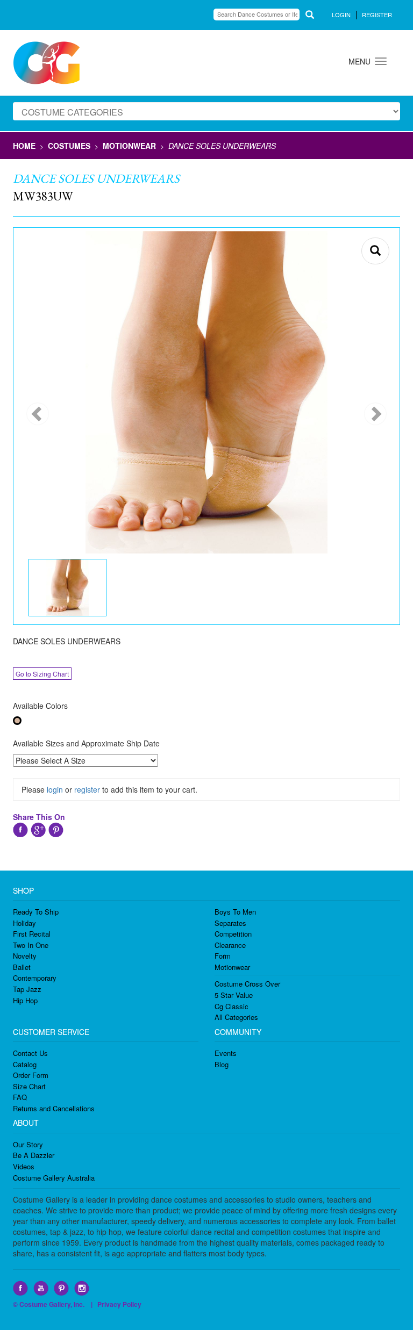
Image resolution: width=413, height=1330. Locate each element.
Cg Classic (231, 1006)
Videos (23, 1166)
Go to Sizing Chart (42, 673)
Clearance (230, 945)
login (55, 789)
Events (226, 1053)
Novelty (25, 956)
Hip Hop (25, 1000)
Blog (222, 1064)
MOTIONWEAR (129, 145)
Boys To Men (235, 912)
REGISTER (377, 14)
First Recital (32, 934)
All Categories (236, 1017)
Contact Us (30, 1053)
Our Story (28, 1144)
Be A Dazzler (33, 1155)
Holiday (24, 923)
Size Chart (29, 1086)
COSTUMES (69, 145)
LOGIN (341, 14)
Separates (230, 923)
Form (223, 956)
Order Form (30, 1075)
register (87, 789)
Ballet (22, 967)
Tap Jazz (27, 989)
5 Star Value (234, 995)
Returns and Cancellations (54, 1108)
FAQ (20, 1097)
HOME (24, 145)
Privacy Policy (119, 1304)
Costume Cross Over (247, 984)
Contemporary (34, 978)
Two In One (30, 945)
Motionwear (232, 967)
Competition (233, 934)
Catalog (25, 1064)
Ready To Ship (36, 912)
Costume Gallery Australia (54, 1178)
